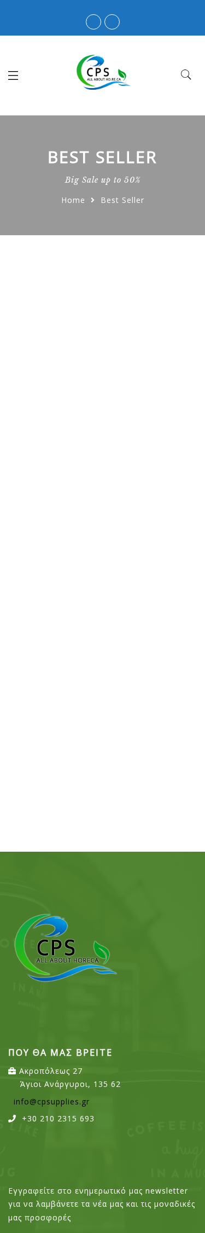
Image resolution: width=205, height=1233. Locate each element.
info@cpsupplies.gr (52, 1101)
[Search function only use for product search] (187, 74)
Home (73, 200)
